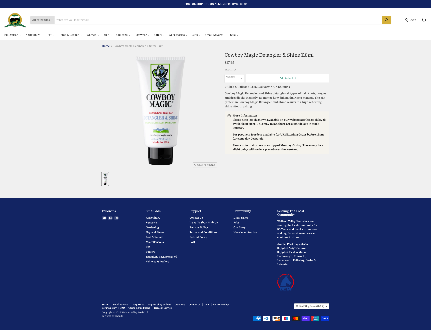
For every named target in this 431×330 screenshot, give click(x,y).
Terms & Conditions (139, 308)
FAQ (192, 242)
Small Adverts (214, 34)
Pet (49, 34)
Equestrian (11, 34)
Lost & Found (154, 237)
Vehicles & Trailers (157, 261)
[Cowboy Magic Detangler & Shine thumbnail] (105, 179)
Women (91, 34)
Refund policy (109, 308)
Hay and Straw (155, 232)
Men (107, 34)
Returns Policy (199, 227)
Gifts (195, 34)
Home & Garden (69, 34)
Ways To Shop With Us (204, 222)
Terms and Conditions (203, 232)
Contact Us (196, 217)
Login (412, 20)
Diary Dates (241, 217)
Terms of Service (163, 308)
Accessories (177, 34)
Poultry (150, 251)
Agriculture (33, 34)
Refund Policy (198, 237)
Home (106, 46)
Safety (158, 34)
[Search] (386, 20)
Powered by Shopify (112, 316)
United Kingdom (310, 306)
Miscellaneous (155, 242)
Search (105, 304)
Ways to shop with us (159, 304)
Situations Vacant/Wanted (161, 256)
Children (122, 34)
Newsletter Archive (245, 232)
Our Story (240, 227)
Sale (233, 34)
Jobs (236, 222)
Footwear (141, 34)
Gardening (152, 227)
